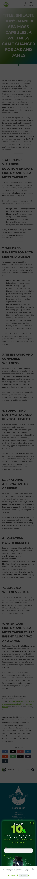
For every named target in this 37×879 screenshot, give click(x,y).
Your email (8, 847)
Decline (23, 875)
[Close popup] (32, 823)
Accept (13, 875)
